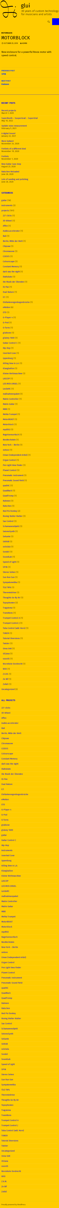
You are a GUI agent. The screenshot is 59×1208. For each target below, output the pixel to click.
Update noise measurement (14, 126)
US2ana (6, 653)
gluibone (7, 333)
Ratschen (7, 506)
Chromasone (8, 251)
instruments (6, 205)
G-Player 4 (8, 317)
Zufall (5, 684)
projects (5, 210)
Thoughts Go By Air (11, 597)
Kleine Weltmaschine (12, 373)
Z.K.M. (5, 674)
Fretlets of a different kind (13, 149)
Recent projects (8, 110)
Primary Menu (55, 21)
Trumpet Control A (11, 618)
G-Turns (6, 328)
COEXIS (6, 256)
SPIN (8, 72)
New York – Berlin (11, 445)
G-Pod (6, 322)
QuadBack (7, 490)
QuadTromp (8, 496)
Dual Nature (8, 292)
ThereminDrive (9, 592)
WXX (5, 669)
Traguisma (7, 608)
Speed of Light (9, 562)
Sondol (6, 552)
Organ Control (9, 460)
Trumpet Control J (11, 623)
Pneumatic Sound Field (13, 480)
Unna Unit (7, 648)
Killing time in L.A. (11, 363)
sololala (6, 547)
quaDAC (6, 485)
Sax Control (8, 521)
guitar (4, 200)
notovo (6, 450)
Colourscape (8, 261)
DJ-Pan (6, 287)
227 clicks (7, 215)
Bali (4, 236)
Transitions (8, 613)
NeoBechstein (9, 440)
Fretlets (5, 156)
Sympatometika (10, 582)
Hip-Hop (6, 348)
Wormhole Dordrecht (12, 664)
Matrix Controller (11, 399)
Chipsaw (6, 246)
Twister (6, 643)
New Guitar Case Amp (11, 164)
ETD (4, 312)
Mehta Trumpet (10, 414)
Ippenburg (8, 358)
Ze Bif (5, 679)
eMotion (6, 307)
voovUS (6, 659)
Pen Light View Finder (12, 465)
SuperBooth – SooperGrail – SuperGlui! (19, 118)
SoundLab (7, 557)
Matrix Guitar (8, 404)
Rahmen (6, 82)
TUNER (6, 633)
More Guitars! (7, 141)
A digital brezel (8, 133)
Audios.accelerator (11, 231)
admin (24, 43)
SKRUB (6, 541)
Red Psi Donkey (10, 511)
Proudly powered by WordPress (13, 1205)
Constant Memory (11, 266)
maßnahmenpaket (11, 394)
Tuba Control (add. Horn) (14, 628)
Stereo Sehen (9, 572)
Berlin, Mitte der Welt (13, 241)
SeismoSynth (9, 531)
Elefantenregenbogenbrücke (16, 302)
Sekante (6, 536)
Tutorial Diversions (11, 638)
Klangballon (8, 368)
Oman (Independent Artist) (15, 455)
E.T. (4, 297)
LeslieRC (7, 389)
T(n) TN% (7, 587)
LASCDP (6, 378)
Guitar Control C (10, 343)
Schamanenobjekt (11, 526)
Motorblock (6, 33)
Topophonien (9, 603)
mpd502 (6, 429)
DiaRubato (7, 277)
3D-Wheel (7, 221)
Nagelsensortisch (11, 434)
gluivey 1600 (8, 338)
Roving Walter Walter (12, 516)
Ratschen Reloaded (10, 171)
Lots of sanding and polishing (14, 179)
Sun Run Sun (8, 577)
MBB (5, 409)
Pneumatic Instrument (13, 475)
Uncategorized (8, 689)
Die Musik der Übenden (13, 282)
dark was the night (11, 271)
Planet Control (9, 470)
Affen (5, 226)
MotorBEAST (8, 419)
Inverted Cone (9, 353)
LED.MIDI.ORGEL (10, 384)
